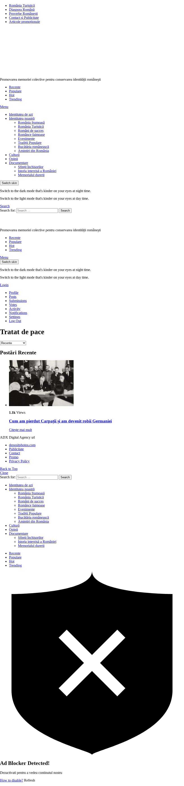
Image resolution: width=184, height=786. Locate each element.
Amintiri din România (33, 151)
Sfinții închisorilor (30, 167)
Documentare (18, 163)
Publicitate (16, 449)
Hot (11, 95)
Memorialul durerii (31, 175)
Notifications (18, 313)
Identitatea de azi (21, 114)
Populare (15, 91)
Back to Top (9, 469)
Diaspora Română (22, 9)
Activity (14, 309)
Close (4, 473)
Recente (14, 87)
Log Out (15, 321)
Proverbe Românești (23, 13)
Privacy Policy (19, 461)
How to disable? (11, 780)
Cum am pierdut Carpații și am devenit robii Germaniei (60, 421)
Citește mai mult (20, 430)
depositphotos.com (22, 445)
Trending (15, 99)
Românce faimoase (31, 134)
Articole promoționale (24, 22)
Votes (13, 305)
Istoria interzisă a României (37, 171)
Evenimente (26, 139)
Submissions (18, 301)
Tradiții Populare (30, 143)
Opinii (13, 159)
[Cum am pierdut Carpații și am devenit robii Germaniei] (96, 383)
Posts (12, 297)
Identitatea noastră (22, 118)
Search (65, 210)
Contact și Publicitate (24, 17)
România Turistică (22, 5)
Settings (14, 317)
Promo (13, 457)
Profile (13, 292)
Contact (14, 453)
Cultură (14, 155)
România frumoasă (31, 122)
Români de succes (31, 130)
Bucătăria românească (33, 147)
